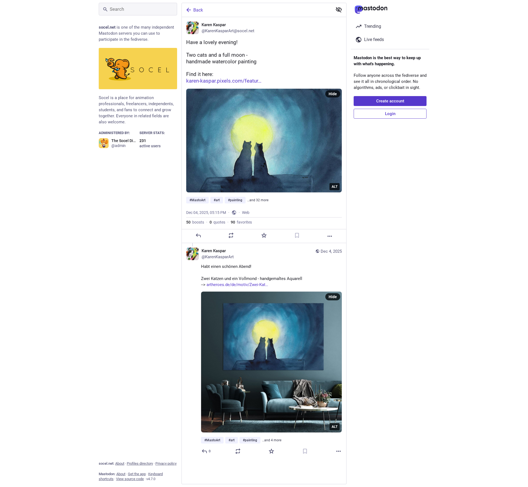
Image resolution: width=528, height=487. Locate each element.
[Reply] (198, 235)
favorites (241, 222)
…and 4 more (271, 440)
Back (198, 10)
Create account (390, 101)
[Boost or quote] (231, 235)
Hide (333, 94)
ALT (334, 187)
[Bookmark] (297, 235)
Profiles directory (140, 463)
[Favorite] (264, 235)
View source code (130, 479)
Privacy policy (166, 463)
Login (390, 113)
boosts (195, 222)
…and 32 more (257, 200)
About (119, 463)
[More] (329, 236)
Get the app (137, 474)
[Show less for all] (338, 9)
